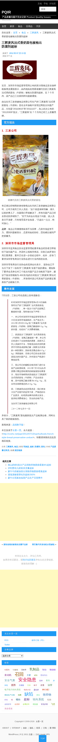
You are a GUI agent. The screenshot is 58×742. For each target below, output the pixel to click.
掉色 (6, 685)
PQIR (6, 12)
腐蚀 (38, 695)
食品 (20, 26)
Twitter (7, 645)
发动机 (7, 675)
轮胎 (49, 699)
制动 (44, 670)
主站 (40, 3)
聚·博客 (53, 728)
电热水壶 (27, 690)
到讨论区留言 (29, 560)
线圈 (19, 695)
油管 (50, 685)
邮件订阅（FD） (38, 640)
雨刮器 (35, 704)
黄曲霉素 (8, 708)
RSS (6, 640)
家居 (12, 26)
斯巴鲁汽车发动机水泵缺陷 (43, 544)
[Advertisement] (29, 512)
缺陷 (28, 694)
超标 (32, 447)
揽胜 (13, 685)
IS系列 (6, 670)
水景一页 (17, 430)
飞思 (53, 704)
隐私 (31, 728)
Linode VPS (45, 734)
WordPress (13, 734)
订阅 (45, 728)
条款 (25, 728)
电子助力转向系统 (12, 689)
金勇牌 (17, 704)
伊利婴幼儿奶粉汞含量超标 (21, 468)
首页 (4, 26)
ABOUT (5, 728)
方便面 (21, 685)
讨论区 (52, 3)
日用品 (29, 26)
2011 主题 (28, 734)
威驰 (35, 675)
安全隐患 (27, 679)
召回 (19, 674)
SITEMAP (16, 728)
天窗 (29, 675)
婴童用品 (44, 675)
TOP (42, 738)
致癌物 (47, 694)
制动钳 (53, 670)
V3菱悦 (15, 670)
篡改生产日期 (9, 695)
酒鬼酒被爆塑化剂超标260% (21, 474)
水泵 (42, 685)
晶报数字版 (18, 424)
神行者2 (45, 689)
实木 (41, 681)
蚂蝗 (6, 700)
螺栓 (18, 699)
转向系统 (38, 699)
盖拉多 (36, 690)
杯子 (35, 685)
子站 (45, 3)
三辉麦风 (34, 32)
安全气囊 (9, 680)
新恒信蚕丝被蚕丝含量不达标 (16, 544)
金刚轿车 (7, 704)
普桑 (29, 685)
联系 (38, 728)
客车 (48, 680)
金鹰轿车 (26, 704)
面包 (43, 447)
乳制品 (26, 447)
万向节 (23, 670)
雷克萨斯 (44, 704)
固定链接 (18, 450)
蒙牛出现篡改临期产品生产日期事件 (25, 478)
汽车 (38, 26)
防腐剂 (37, 447)
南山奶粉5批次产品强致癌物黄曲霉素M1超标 (29, 465)
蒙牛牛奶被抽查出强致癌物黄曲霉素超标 (27, 471)
